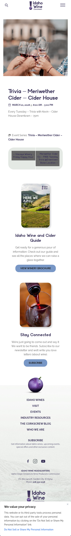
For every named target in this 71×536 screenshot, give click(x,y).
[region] (35, 518)
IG (35, 461)
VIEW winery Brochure (35, 268)
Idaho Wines (35, 400)
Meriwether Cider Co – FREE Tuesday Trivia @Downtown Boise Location (47, 158)
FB (28, 461)
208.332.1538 (39, 482)
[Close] (68, 504)
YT (43, 461)
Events (35, 411)
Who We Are (35, 429)
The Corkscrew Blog (35, 423)
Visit (35, 405)
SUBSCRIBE (35, 440)
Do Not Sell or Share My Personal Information (28, 529)
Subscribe (35, 362)
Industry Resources (36, 417)
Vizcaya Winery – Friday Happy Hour (23, 155)
